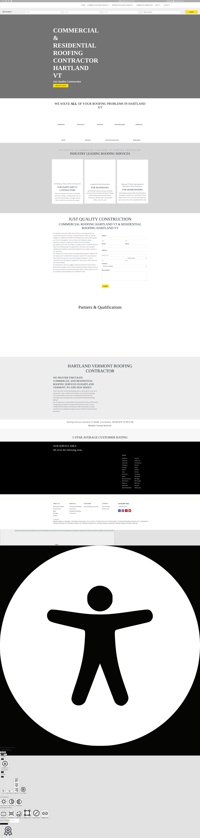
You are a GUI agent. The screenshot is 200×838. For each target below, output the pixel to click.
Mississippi (137, 481)
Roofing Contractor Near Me (105, 523)
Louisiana (137, 474)
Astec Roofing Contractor (91, 506)
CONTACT (105, 503)
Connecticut (138, 463)
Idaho (136, 467)
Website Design (57, 521)
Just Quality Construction (79, 521)
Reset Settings (4, 823)
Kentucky (124, 474)
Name (104, 236)
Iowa (123, 472)
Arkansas (124, 460)
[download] (140, 316)
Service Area (105, 509)
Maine (124, 476)
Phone (127, 244)
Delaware (125, 465)
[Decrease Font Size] (2, 759)
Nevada (136, 485)
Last (126, 240)
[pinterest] (8, 1)
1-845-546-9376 (122, 506)
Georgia (124, 467)
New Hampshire (126, 488)
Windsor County (95, 425)
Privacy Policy (113, 521)
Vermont (107, 425)
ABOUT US (56, 503)
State (126, 260)
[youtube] (11, 1)
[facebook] (3, 1)
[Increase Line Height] (2, 772)
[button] (115, 544)
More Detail (106, 270)
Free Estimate (106, 506)
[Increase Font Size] (2, 754)
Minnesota (125, 481)
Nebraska (125, 485)
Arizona (136, 458)
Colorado (125, 463)
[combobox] (57, 537)
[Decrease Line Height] (2, 777)
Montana (137, 483)
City (103, 260)
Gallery (55, 515)
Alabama (124, 458)
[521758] (100, 320)
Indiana (136, 469)
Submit (191, 12)
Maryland (137, 476)
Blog (54, 511)
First (103, 240)
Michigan (137, 479)
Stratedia (67, 521)
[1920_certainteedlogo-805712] (59, 320)
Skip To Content (5, 820)
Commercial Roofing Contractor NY (129, 521)
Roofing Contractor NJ (74, 523)
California (137, 460)
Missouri (124, 483)
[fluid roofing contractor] (181, 316)
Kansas (136, 472)
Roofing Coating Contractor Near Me (126, 523)
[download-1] (140, 333)
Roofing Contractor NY (89, 523)
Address (104, 250)
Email (104, 244)
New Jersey (137, 488)
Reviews (55, 513)
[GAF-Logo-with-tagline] (18, 320)
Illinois (124, 469)
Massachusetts (126, 479)
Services (105, 263)
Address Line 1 (105, 255)
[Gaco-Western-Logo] (59, 334)
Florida (136, 465)
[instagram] (5, 1)
